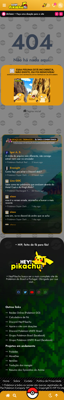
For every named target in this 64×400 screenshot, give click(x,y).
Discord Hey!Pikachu (20, 322)
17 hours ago (38, 175)
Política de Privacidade (49, 381)
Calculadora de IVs (19, 317)
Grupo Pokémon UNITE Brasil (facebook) (30, 340)
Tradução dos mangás (20, 365)
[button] (60, 5)
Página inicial (33, 111)
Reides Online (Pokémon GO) (24, 313)
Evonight (15, 168)
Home (6, 381)
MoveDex (14, 356)
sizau (13, 196)
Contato (28, 381)
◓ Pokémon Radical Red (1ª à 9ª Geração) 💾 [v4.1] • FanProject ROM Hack (17, 162)
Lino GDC (15, 180)
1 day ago (36, 206)
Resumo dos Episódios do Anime (26, 370)
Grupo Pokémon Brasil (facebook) (27, 335)
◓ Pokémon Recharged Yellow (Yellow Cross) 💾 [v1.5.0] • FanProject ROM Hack (17, 191)
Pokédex (13, 351)
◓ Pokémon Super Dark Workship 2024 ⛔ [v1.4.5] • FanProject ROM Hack (17, 175)
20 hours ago (38, 191)
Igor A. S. (15, 152)
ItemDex (13, 361)
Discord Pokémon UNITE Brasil (25, 331)
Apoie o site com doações (23, 326)
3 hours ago (37, 162)
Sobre (17, 381)
